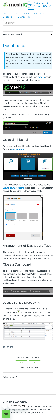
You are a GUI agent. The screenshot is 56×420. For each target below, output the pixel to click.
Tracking (38, 13)
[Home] (15, 4)
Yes (21, 362)
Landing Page (17, 149)
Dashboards (24, 17)
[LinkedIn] (11, 347)
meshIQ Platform (22, 13)
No (35, 362)
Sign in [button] (30, 6)
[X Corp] (8, 347)
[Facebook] (4, 347)
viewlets (41, 77)
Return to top (9, 377)
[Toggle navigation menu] (29, 1)
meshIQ (6, 13)
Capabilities (8, 17)
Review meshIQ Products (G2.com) (42, 4)
